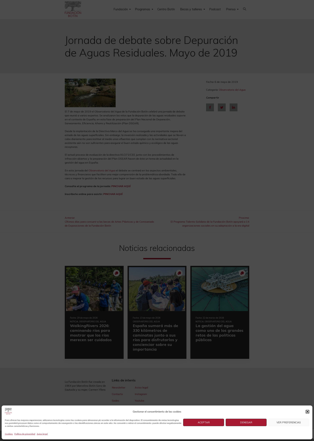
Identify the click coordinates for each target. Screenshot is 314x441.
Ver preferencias (289, 422)
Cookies (9, 434)
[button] (307, 411)
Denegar (246, 422)
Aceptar (204, 422)
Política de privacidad (24, 434)
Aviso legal (42, 434)
